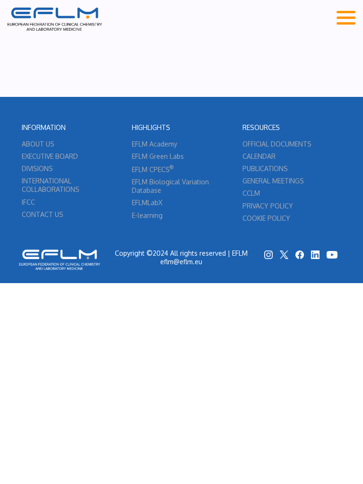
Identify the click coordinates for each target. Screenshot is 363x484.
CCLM (251, 193)
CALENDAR (259, 156)
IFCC (28, 202)
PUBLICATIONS (265, 168)
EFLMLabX (147, 203)
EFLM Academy (154, 144)
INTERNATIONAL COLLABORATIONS (50, 185)
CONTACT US (42, 214)
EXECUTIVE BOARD (50, 156)
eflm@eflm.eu (181, 262)
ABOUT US (38, 144)
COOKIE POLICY (266, 218)
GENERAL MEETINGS (273, 181)
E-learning (147, 215)
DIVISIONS (37, 168)
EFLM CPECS (153, 169)
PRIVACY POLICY (267, 206)
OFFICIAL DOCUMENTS (276, 144)
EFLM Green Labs (158, 156)
